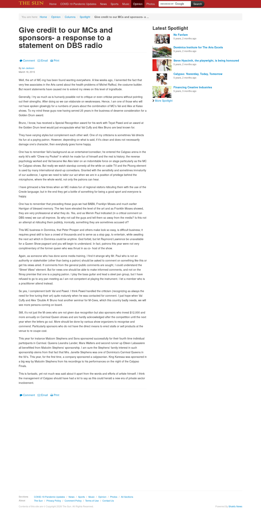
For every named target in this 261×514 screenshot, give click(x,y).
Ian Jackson (28, 68)
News (103, 4)
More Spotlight (164, 100)
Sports (114, 4)
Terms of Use (92, 500)
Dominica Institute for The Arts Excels (198, 47)
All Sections (127, 496)
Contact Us (108, 500)
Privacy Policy (53, 500)
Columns (70, 17)
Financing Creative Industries (192, 87)
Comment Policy (73, 500)
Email (44, 60)
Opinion (138, 4)
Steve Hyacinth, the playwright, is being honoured (206, 60)
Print (56, 60)
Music (125, 4)
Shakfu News (235, 506)
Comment (29, 60)
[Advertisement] (83, 441)
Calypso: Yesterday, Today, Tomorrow (197, 74)
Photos (150, 4)
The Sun (38, 500)
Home (53, 4)
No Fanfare (180, 35)
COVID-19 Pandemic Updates (78, 4)
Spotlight (85, 17)
